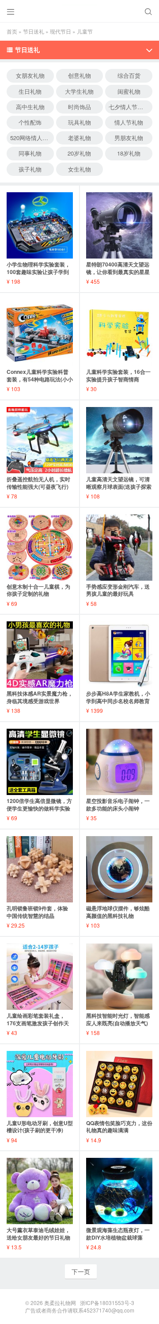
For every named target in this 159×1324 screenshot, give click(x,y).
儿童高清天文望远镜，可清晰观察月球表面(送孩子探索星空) (118, 486)
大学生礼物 (79, 91)
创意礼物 (79, 75)
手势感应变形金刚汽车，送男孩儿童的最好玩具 (118, 590)
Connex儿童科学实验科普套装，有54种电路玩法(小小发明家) (40, 379)
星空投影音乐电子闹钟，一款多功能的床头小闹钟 (118, 804)
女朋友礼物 (30, 75)
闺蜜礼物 (128, 91)
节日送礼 (33, 31)
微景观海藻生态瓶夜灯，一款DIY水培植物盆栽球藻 (118, 1233)
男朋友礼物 (128, 137)
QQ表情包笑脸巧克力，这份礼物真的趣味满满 (119, 1126)
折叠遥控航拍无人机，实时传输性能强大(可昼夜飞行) (38, 483)
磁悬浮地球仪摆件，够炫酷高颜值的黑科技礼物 (118, 912)
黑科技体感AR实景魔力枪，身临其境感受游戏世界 (40, 697)
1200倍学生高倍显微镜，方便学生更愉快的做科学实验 (39, 804)
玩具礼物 (79, 122)
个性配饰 (30, 122)
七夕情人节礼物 (129, 107)
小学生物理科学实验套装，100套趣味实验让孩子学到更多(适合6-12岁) (38, 271)
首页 (12, 31)
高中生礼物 (30, 107)
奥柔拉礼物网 (60, 1302)
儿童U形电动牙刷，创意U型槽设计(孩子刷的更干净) (40, 1126)
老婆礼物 (79, 137)
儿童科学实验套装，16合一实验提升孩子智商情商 (118, 375)
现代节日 (60, 31)
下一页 (81, 1271)
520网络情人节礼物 (32, 137)
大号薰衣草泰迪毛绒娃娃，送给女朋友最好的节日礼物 (38, 1233)
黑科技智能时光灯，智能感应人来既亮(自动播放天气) (118, 1019)
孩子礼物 (30, 169)
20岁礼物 (79, 153)
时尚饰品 (79, 107)
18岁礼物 (128, 153)
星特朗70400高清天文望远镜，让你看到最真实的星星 (118, 268)
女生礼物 (79, 169)
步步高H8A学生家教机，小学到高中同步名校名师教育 (118, 697)
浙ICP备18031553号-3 (107, 1302)
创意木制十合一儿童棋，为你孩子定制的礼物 (38, 590)
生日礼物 (30, 91)
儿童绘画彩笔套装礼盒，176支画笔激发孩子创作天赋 (38, 1023)
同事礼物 (30, 153)
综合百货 (128, 75)
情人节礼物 (128, 122)
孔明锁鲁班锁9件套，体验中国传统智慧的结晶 (37, 912)
